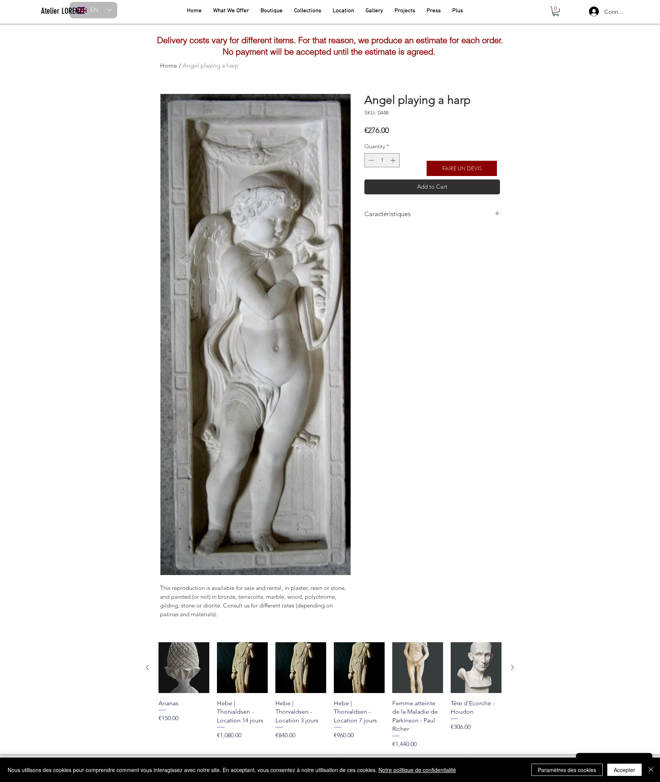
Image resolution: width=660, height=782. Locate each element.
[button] (555, 11)
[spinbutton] (382, 160)
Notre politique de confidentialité (417, 770)
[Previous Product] (147, 667)
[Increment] (393, 160)
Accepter (624, 770)
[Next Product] (512, 667)
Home (168, 65)
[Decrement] (370, 160)
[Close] (650, 770)
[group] (330, 695)
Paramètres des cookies (567, 770)
